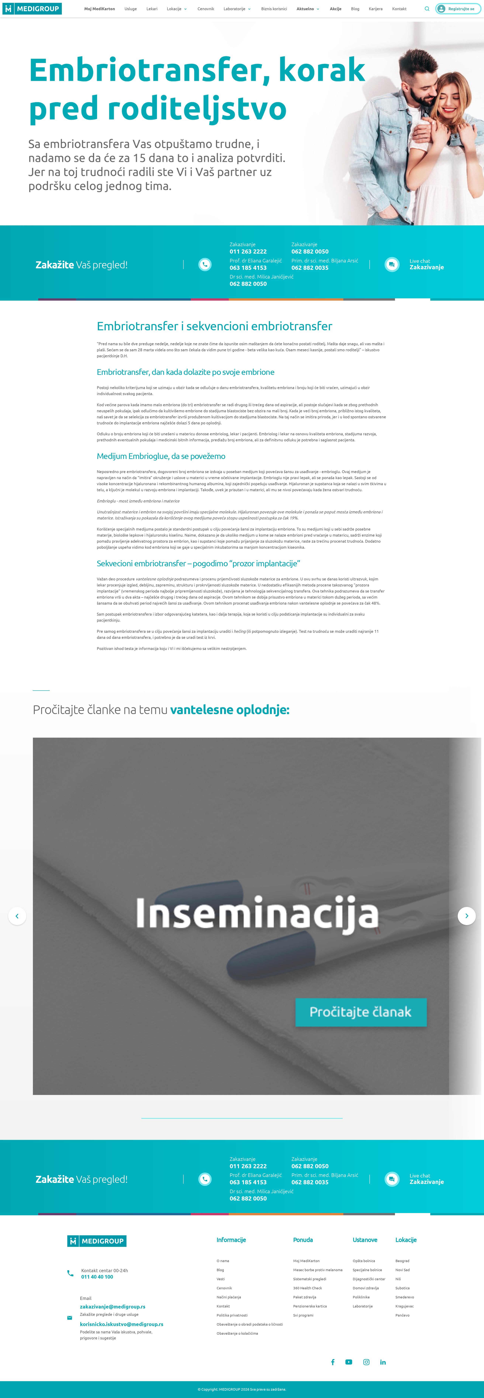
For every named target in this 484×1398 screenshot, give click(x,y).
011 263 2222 (248, 251)
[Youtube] (348, 1362)
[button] (414, 264)
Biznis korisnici (274, 8)
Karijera (376, 8)
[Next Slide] (467, 916)
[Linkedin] (383, 1362)
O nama (223, 1261)
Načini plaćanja (229, 1297)
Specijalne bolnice (367, 1270)
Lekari (152, 8)
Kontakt (399, 8)
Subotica (403, 1288)
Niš (398, 1279)
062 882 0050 (310, 251)
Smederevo (405, 1297)
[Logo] (32, 8)
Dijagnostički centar (369, 1279)
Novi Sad (403, 1270)
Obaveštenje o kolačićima (237, 1333)
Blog (355, 8)
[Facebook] (332, 1362)
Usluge (131, 8)
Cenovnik (206, 8)
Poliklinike (361, 1297)
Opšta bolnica (364, 1261)
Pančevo (403, 1315)
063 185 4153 (248, 267)
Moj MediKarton (306, 1261)
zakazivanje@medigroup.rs (112, 1306)
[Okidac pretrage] (427, 9)
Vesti (221, 1279)
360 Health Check (307, 1288)
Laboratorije (363, 1306)
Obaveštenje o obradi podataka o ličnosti (250, 1324)
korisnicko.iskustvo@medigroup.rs (121, 1324)
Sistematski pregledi (309, 1279)
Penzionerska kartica (310, 1306)
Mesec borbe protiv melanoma (318, 1270)
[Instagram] (366, 1362)
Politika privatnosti (232, 1315)
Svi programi (303, 1315)
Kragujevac (405, 1306)
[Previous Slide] (17, 916)
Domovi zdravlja (366, 1288)
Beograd (402, 1261)
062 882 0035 (310, 267)
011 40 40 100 (97, 1277)
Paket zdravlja (304, 1297)
